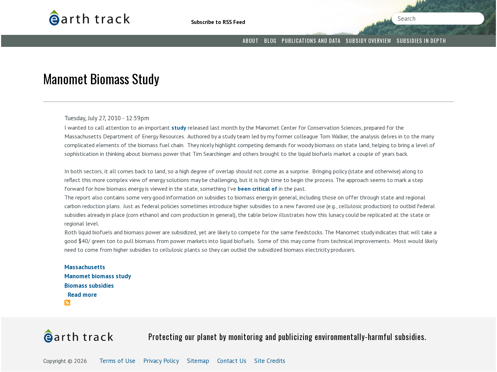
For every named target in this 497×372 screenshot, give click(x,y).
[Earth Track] (109, 17)
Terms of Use (117, 361)
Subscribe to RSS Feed (218, 22)
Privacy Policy (161, 361)
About (251, 40)
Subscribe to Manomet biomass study (70, 303)
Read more (82, 295)
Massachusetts (84, 267)
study (178, 127)
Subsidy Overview (368, 40)
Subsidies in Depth (421, 40)
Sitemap (198, 361)
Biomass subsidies (89, 286)
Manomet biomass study (97, 276)
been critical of (257, 188)
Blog (270, 40)
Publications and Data (311, 40)
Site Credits (269, 361)
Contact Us (231, 361)
